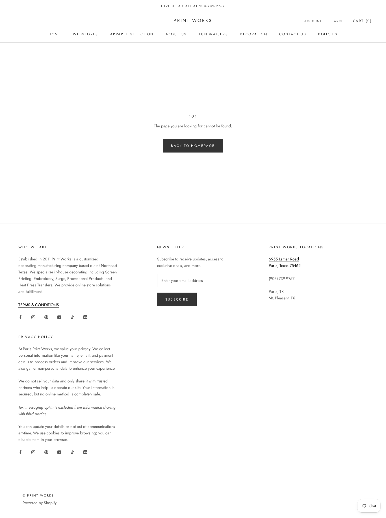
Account (313, 21)
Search (337, 21)
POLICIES (327, 34)
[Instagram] (33, 317)
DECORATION (253, 34)
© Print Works (38, 495)
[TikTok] (72, 317)
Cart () (362, 20)
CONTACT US (292, 34)
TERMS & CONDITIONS (38, 305)
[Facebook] (20, 317)
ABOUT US (176, 34)
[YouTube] (59, 317)
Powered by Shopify (40, 503)
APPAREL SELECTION (132, 34)
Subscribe (177, 299)
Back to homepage (193, 145)
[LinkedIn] (85, 317)
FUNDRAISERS (213, 34)
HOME (55, 34)
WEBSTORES (85, 34)
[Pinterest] (46, 317)
